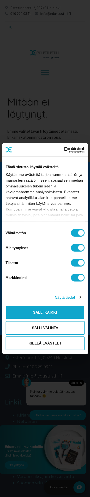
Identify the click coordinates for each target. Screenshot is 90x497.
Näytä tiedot (65, 297)
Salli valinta (45, 328)
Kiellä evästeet (45, 343)
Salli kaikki (45, 312)
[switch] (77, 248)
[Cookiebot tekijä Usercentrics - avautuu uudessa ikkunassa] (64, 150)
